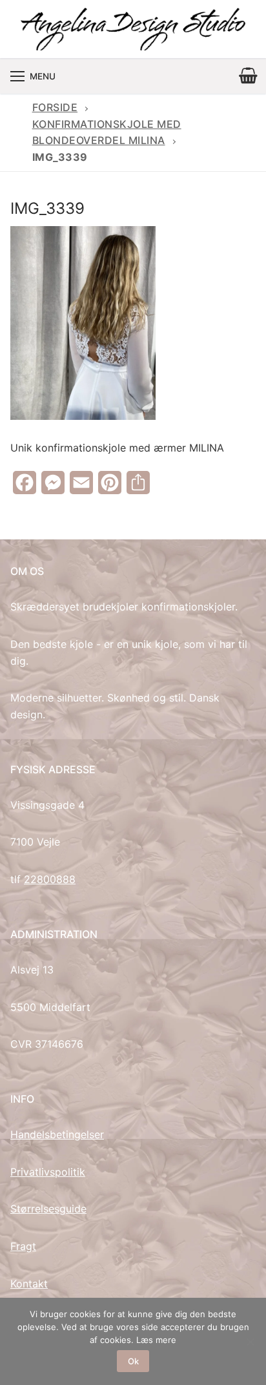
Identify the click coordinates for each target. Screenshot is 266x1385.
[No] (249, 1341)
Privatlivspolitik (47, 1171)
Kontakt (29, 1283)
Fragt (23, 1246)
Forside (55, 107)
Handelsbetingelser (57, 1134)
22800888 (50, 879)
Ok (133, 1361)
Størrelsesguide (48, 1208)
